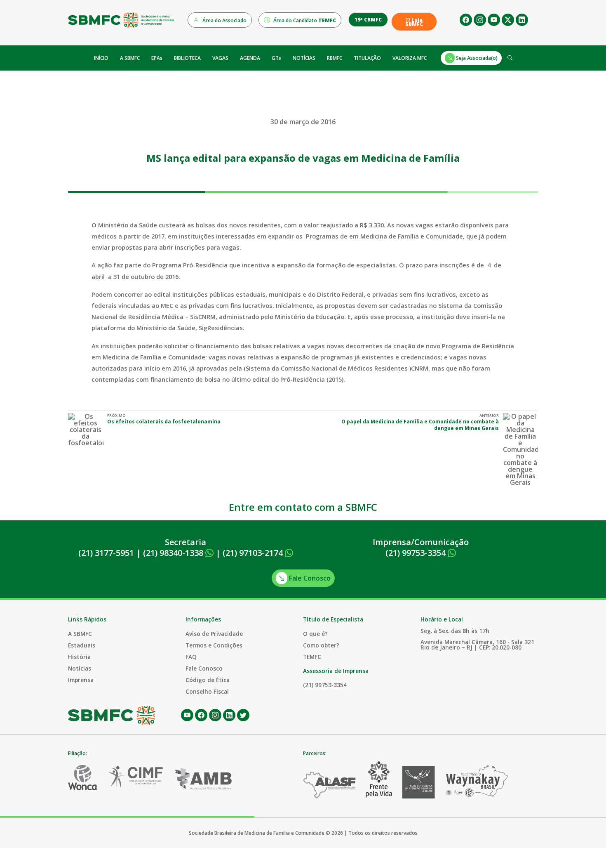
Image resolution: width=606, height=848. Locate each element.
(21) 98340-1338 (174, 552)
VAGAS (220, 57)
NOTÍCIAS (304, 57)
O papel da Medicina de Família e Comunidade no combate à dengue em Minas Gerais (420, 425)
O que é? (315, 634)
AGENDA (250, 57)
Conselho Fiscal (207, 691)
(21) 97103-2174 (254, 552)
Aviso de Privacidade (214, 634)
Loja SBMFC (414, 22)
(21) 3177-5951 (106, 552)
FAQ (191, 657)
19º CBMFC (368, 19)
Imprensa (81, 680)
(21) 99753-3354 (416, 552)
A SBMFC (130, 57)
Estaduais (81, 645)
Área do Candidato (304, 20)
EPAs (156, 57)
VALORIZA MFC (409, 57)
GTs (276, 57)
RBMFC (334, 57)
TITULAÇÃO (367, 57)
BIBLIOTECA (187, 57)
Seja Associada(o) (476, 57)
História (79, 657)
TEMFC (312, 657)
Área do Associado (224, 20)
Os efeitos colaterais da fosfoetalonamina (164, 421)
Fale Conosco (309, 578)
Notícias (79, 668)
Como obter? (321, 645)
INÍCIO (101, 57)
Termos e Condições (214, 645)
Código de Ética (208, 680)
